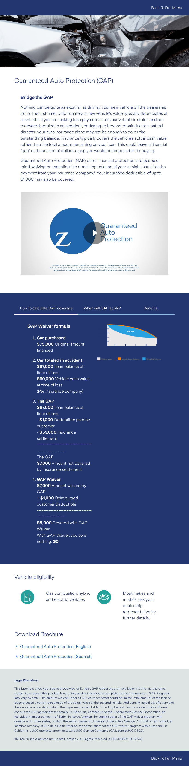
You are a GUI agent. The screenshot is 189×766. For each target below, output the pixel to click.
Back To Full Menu (166, 8)
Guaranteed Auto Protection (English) (55, 646)
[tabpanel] (94, 436)
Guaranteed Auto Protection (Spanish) (56, 656)
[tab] (46, 308)
